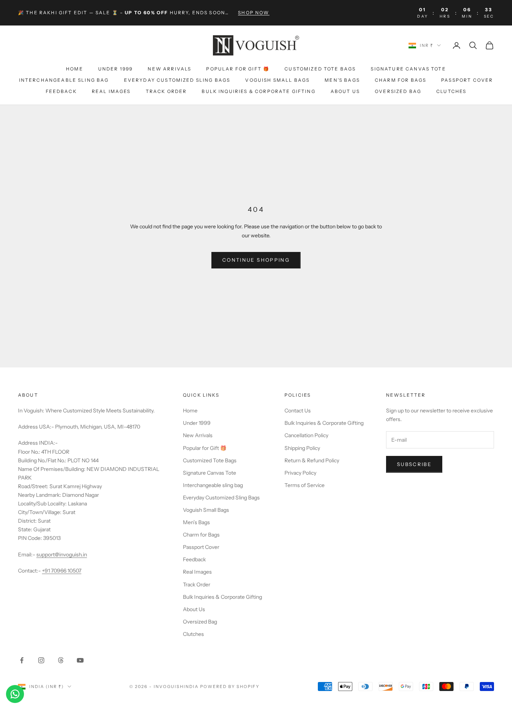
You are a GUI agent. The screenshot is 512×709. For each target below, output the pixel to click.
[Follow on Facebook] (21, 660)
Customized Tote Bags (320, 69)
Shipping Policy (302, 448)
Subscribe (414, 464)
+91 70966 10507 (61, 570)
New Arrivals (169, 69)
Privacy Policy (300, 472)
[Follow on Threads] (60, 660)
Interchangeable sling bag (64, 80)
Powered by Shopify (230, 686)
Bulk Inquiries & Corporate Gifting (258, 91)
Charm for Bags (400, 80)
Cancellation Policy (306, 435)
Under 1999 (115, 69)
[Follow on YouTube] (80, 660)
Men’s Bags (342, 80)
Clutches (451, 91)
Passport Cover (467, 80)
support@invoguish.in (61, 554)
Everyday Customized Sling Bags (177, 80)
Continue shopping (256, 260)
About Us (345, 91)
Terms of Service (304, 485)
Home (74, 69)
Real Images (111, 91)
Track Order (166, 91)
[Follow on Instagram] (41, 660)
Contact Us (297, 410)
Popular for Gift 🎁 (237, 69)
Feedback (61, 91)
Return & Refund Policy (311, 460)
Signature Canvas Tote (408, 69)
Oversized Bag (398, 91)
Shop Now (253, 12)
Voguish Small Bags (277, 80)
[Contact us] (15, 694)
